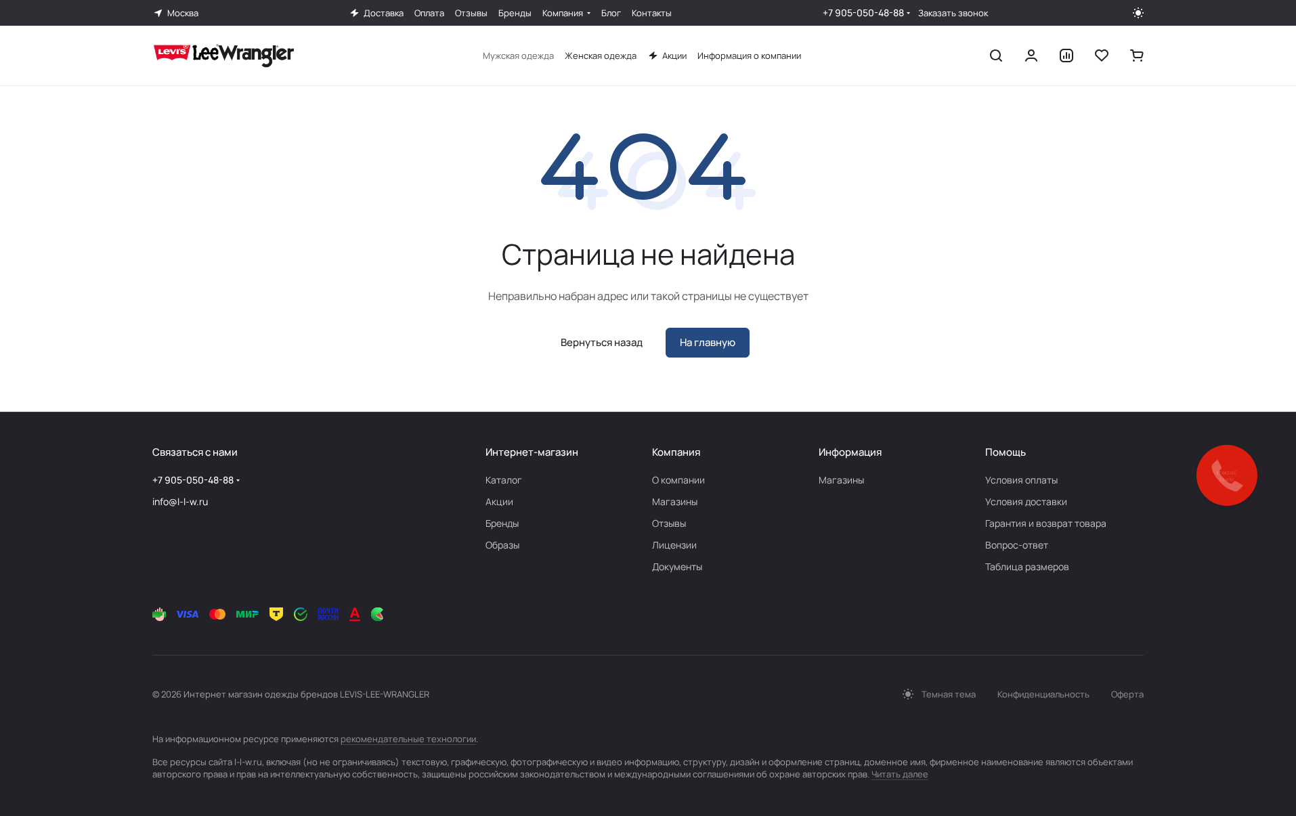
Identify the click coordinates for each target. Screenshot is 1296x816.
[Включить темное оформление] (1138, 12)
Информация (850, 452)
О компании (678, 479)
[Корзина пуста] (1137, 55)
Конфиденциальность (1043, 694)
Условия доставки (1026, 501)
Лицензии (674, 544)
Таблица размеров (1027, 566)
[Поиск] (996, 55)
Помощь (1005, 452)
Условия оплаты (1021, 479)
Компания (676, 452)
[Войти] (1031, 55)
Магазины (674, 501)
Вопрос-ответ (1016, 544)
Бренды (502, 523)
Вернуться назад (602, 342)
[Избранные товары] (1101, 55)
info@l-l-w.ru (180, 501)
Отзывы (669, 523)
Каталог (503, 479)
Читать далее (899, 774)
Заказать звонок (953, 13)
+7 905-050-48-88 (863, 12)
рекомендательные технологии (408, 739)
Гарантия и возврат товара (1045, 523)
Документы (677, 566)
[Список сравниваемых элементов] (1066, 55)
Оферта (1127, 694)
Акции (499, 501)
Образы (502, 544)
